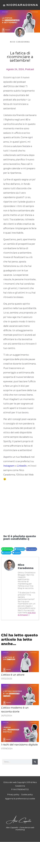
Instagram (9, 465)
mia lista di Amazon (27, 613)
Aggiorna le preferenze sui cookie (20, 799)
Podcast (29, 69)
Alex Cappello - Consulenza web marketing (20, 828)
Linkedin (22, 465)
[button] (4, 5)
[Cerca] (35, 762)
